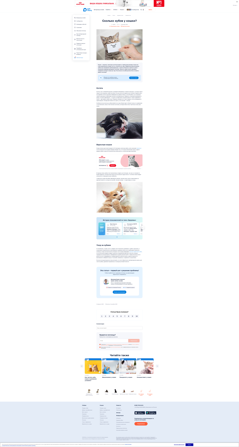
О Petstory (118, 418)
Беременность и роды (87, 423)
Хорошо (189, 444)
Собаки (84, 405)
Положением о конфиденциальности (122, 344)
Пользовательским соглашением (111, 344)
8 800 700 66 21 (138, 405)
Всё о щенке (85, 412)
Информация (119, 415)
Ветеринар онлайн (99, 9)
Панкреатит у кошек (126, 377)
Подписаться (141, 423)
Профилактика (85, 416)
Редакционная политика (121, 428)
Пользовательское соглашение (123, 422)
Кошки (102, 405)
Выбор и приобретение (87, 410)
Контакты (118, 426)
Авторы (118, 412)
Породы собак (85, 408)
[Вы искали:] (141, 9)
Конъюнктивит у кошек (144, 377)
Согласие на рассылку (121, 424)
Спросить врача (133, 77)
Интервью (118, 408)
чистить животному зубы (135, 251)
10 (137, 316)
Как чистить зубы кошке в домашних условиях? (91, 378)
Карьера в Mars (119, 420)
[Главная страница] (87, 11)
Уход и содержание (86, 422)
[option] (101, 228)
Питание (84, 420)
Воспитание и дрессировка (88, 418)
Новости (118, 405)
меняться (139, 148)
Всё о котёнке (103, 412)
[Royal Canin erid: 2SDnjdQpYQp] (119, 162)
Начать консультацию (119, 292)
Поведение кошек (104, 418)
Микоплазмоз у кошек (109, 377)
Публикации (119, 410)
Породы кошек (103, 408)
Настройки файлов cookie (179, 444)
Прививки (84, 414)
